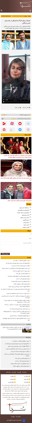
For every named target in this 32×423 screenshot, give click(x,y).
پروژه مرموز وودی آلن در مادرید (23, 279)
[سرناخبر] (24, 4)
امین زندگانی (17, 107)
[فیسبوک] (11, 118)
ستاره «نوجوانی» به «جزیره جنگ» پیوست (20, 281)
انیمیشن (12, 379)
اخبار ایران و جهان (24, 217)
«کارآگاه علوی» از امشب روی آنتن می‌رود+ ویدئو (19, 286)
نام (30, 233)
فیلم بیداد (26, 382)
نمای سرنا (14, 372)
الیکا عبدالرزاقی (26, 107)
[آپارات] (12, 124)
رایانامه (30, 238)
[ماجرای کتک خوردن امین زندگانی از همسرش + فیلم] (16, 190)
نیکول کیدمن (11, 382)
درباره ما (13, 416)
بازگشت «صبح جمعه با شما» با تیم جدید (20, 266)
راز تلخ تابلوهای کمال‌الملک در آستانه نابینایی (20, 316)
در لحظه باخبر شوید (24, 208)
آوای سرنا (19, 372)
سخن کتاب (8, 372)
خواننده (12, 376)
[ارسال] (4, 115)
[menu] (30, 11)
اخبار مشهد (26, 225)
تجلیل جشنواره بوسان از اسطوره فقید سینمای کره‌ (19, 276)
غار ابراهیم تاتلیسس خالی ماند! (23, 273)
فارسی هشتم (26, 227)
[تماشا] (4, 124)
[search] (1, 11)
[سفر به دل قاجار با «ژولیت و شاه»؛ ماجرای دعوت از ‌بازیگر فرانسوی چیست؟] (26, 330)
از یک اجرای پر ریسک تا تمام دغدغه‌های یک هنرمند (18, 293)
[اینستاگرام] (28, 130)
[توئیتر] (13, 119)
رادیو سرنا (24, 372)
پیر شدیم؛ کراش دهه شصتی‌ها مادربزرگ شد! (20, 309)
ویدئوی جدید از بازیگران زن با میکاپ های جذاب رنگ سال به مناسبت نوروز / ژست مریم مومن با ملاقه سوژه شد (17, 156)
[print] (2, 115)
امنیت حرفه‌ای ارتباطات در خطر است (21, 260)
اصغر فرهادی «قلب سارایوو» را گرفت (22, 284)
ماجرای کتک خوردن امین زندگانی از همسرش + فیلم (19, 201)
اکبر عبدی (26, 379)
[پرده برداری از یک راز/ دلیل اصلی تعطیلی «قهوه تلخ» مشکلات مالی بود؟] (16, 168)
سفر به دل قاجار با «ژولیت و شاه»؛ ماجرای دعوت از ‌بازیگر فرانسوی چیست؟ (12, 328)
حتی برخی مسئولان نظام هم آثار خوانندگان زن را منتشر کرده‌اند (16, 268)
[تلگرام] (15, 119)
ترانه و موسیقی (25, 215)
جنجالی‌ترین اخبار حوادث (23, 213)
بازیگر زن (26, 376)
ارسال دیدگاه (5, 254)
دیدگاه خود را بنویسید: (27, 243)
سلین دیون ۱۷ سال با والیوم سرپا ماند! (21, 271)
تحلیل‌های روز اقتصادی (23, 210)
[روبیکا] (12, 130)
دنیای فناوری (26, 220)
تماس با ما (18, 416)
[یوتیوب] (20, 124)
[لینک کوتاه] (6, 115)
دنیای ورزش (26, 222)
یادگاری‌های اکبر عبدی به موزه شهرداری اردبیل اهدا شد (18, 263)
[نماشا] (4, 130)
